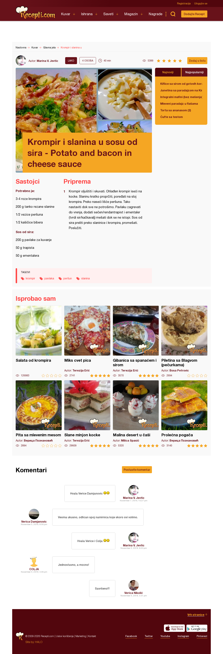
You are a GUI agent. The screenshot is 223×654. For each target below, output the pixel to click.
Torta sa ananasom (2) (175, 110)
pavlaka (49, 278)
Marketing (80, 636)
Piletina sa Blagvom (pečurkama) (184, 341)
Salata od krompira (39, 341)
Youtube (165, 636)
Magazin (131, 14)
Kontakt (92, 636)
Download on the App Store (174, 628)
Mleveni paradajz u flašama (179, 103)
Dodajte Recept (194, 14)
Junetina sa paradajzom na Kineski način (181, 90)
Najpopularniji (194, 72)
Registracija (184, 3)
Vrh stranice (195, 614)
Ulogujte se (200, 3)
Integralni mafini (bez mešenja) (181, 97)
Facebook (131, 636)
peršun (67, 278)
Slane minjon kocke (87, 413)
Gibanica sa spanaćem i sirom (136, 341)
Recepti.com (36, 12)
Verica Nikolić (133, 592)
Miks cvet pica (87, 341)
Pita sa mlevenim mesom (39, 413)
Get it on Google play (196, 628)
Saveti (108, 14)
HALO (38, 642)
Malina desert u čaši (136, 413)
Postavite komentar (137, 469)
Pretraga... (172, 14)
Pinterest (202, 636)
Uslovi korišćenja (65, 636)
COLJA (34, 569)
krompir (30, 278)
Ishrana (87, 14)
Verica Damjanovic (34, 521)
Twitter (149, 636)
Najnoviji (168, 72)
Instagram (183, 636)
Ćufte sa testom (171, 116)
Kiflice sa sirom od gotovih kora (181, 83)
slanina (85, 278)
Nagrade (155, 14)
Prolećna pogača (184, 413)
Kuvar (65, 14)
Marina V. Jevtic (47, 60)
